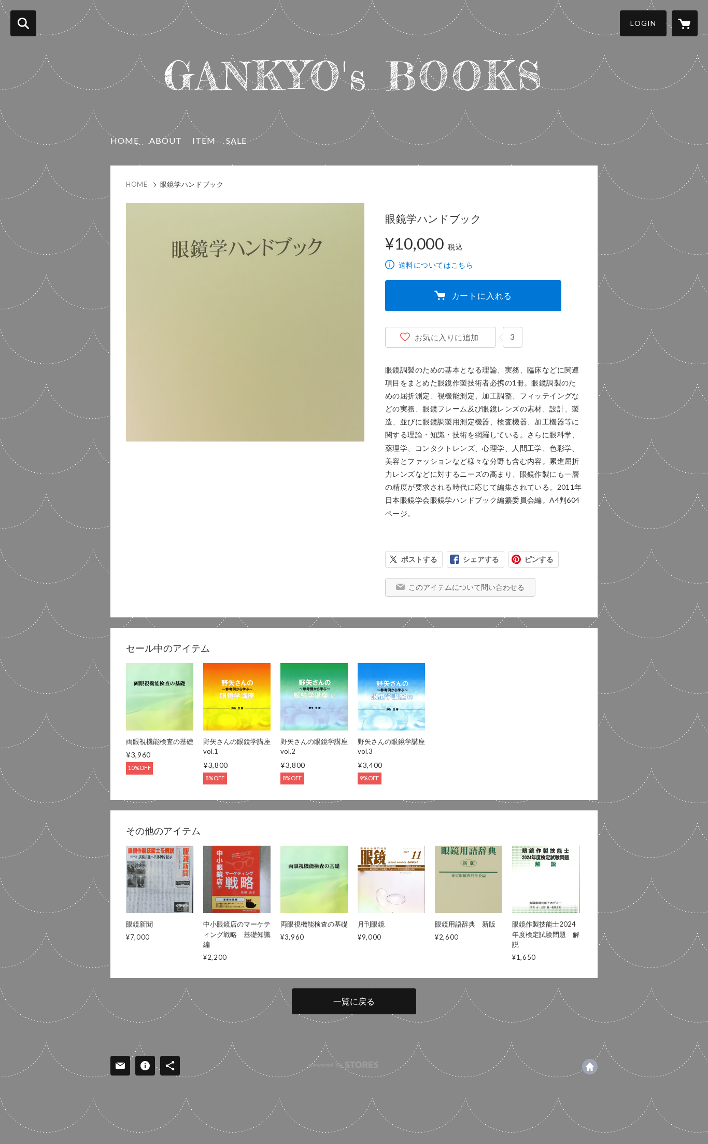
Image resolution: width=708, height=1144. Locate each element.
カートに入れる (482, 295)
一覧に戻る (354, 1001)
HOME (124, 140)
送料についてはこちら (436, 264)
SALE (236, 140)
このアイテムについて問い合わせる (466, 587)
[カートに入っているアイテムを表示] (685, 23)
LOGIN (643, 23)
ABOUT (165, 140)
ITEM (204, 140)
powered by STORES (343, 1065)
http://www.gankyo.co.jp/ (590, 1066)
